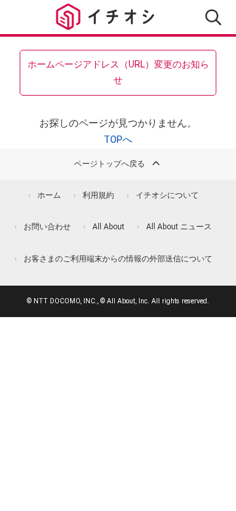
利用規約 (98, 195)
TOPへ (118, 139)
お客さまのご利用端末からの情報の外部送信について (118, 258)
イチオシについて (167, 195)
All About (108, 226)
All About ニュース (179, 226)
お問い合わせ (47, 226)
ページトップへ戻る (109, 163)
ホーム (49, 195)
